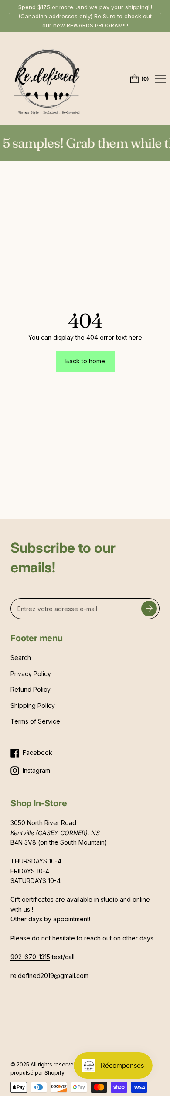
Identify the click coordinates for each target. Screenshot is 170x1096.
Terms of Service (35, 721)
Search (20, 657)
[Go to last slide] (8, 16)
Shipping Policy (32, 705)
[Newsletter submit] (149, 608)
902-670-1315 (30, 957)
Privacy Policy (30, 673)
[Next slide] (162, 16)
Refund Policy (30, 689)
